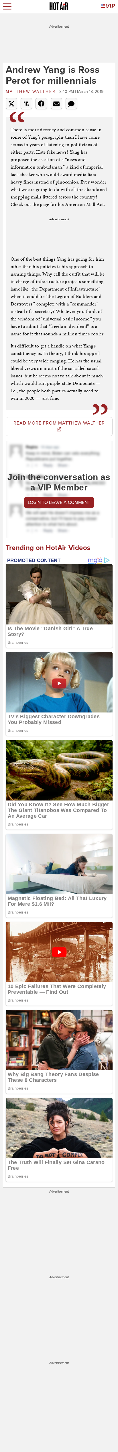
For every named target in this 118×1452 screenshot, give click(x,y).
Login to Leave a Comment (59, 502)
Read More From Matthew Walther (59, 423)
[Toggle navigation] (7, 6)
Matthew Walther (32, 91)
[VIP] (108, 6)
